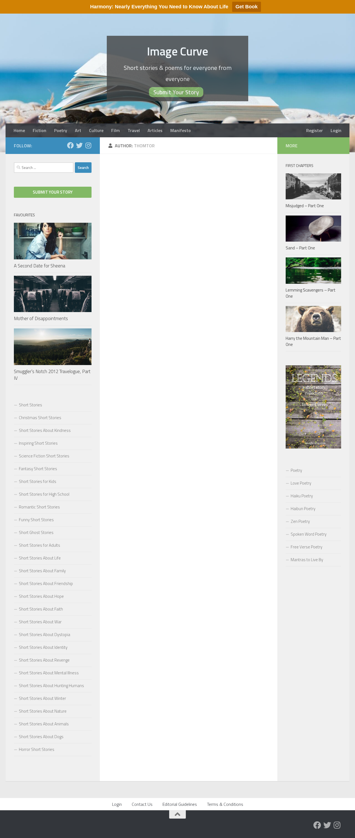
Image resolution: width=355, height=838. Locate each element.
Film (115, 130)
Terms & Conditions (225, 804)
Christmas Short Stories (40, 417)
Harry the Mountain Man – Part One (313, 341)
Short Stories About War (40, 622)
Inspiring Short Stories (38, 443)
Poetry (60, 130)
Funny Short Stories (36, 520)
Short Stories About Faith (41, 609)
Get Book (246, 6)
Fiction (39, 130)
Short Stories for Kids (37, 481)
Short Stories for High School (44, 494)
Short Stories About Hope (41, 596)
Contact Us (142, 804)
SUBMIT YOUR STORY (53, 192)
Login (336, 130)
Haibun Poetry (303, 508)
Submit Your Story (176, 92)
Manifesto (180, 130)
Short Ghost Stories (36, 532)
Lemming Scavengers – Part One (311, 293)
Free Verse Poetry (306, 547)
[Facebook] (70, 145)
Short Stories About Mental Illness (49, 673)
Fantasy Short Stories (38, 468)
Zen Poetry (300, 521)
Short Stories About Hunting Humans (51, 685)
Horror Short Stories (36, 749)
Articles (155, 130)
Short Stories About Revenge (44, 660)
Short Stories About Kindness (45, 430)
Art (78, 130)
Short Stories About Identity (43, 647)
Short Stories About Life (40, 558)
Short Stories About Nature (43, 711)
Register (314, 130)
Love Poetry (301, 483)
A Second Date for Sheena (39, 265)
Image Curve (177, 51)
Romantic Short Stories (39, 507)
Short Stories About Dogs (41, 736)
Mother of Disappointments (41, 318)
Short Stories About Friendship (46, 583)
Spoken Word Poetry (308, 534)
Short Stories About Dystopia (44, 634)
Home (19, 130)
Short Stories (30, 405)
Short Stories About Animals (44, 724)
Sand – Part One (300, 248)
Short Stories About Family (42, 571)
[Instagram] (88, 145)
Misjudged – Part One (305, 205)
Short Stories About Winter (42, 698)
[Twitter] (79, 145)
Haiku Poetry (302, 496)
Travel (134, 130)
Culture (96, 130)
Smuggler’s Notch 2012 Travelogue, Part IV (52, 375)
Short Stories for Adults (39, 545)
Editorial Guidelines (180, 804)
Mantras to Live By (307, 559)
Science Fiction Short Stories (44, 456)
